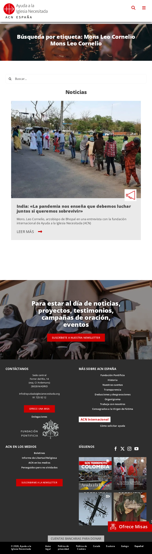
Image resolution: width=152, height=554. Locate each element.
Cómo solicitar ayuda (112, 425)
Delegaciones (39, 416)
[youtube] (136, 449)
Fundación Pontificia (112, 375)
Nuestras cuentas (113, 384)
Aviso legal (48, 547)
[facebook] (116, 449)
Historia (113, 380)
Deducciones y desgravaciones (112, 394)
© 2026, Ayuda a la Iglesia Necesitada (21, 547)
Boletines (39, 453)
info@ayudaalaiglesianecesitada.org (39, 393)
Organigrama (113, 399)
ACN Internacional (95, 419)
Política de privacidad (63, 547)
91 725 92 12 (39, 397)
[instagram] (129, 449)
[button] (133, 8)
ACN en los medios (39, 462)
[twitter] (122, 449)
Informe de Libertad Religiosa (39, 457)
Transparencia (112, 389)
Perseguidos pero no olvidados (39, 467)
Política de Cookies (81, 547)
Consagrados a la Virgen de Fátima (112, 409)
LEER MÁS (26, 231)
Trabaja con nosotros (112, 404)
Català (96, 546)
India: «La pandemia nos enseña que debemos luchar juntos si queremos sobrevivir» (74, 208)
